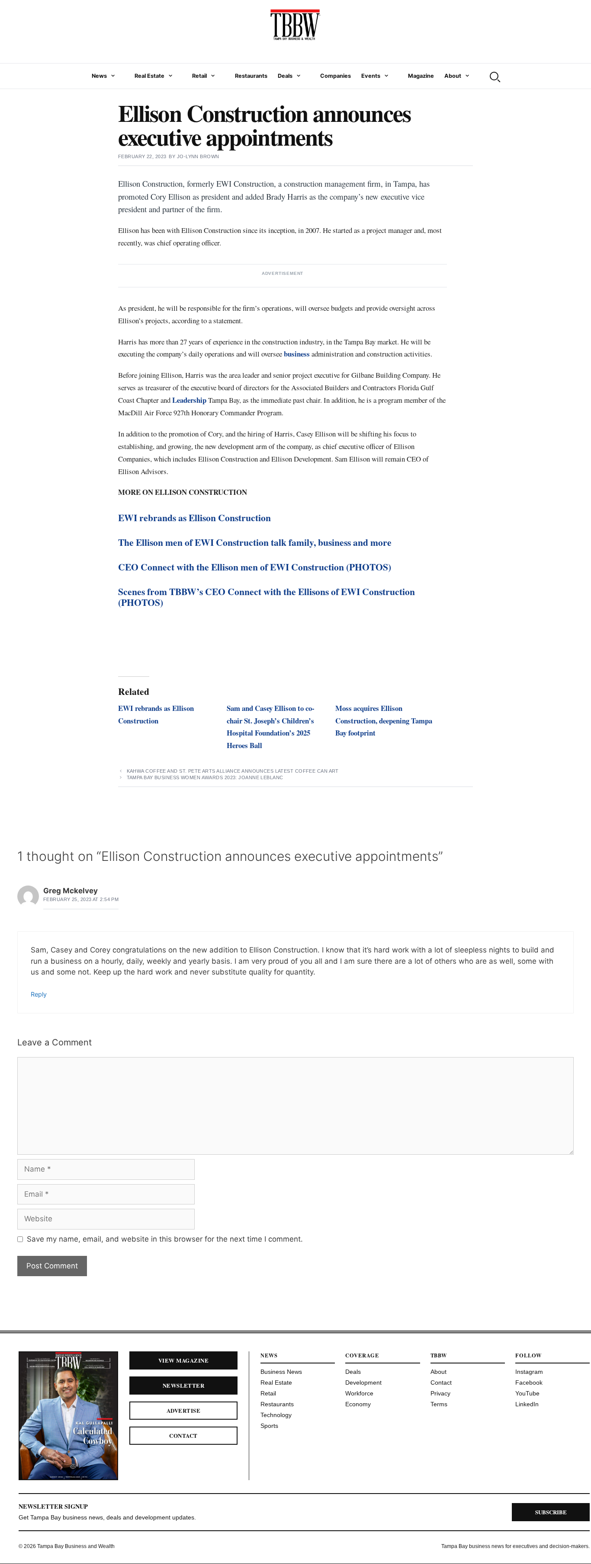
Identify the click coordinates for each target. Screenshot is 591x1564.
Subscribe (551, 1512)
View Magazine (183, 1360)
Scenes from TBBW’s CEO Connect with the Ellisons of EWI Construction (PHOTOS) (266, 597)
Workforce (359, 1393)
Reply (39, 994)
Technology (276, 1414)
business (297, 353)
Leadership (189, 400)
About (452, 76)
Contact (183, 1435)
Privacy (440, 1393)
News (99, 76)
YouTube (527, 1393)
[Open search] (494, 76)
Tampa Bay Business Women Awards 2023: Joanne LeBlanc (205, 777)
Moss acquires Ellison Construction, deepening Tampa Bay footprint (383, 721)
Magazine (421, 76)
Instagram (529, 1371)
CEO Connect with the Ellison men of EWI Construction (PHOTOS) (254, 566)
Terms (438, 1404)
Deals (285, 76)
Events (370, 76)
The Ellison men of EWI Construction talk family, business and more (255, 542)
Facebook (529, 1382)
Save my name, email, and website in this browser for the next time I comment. (165, 1239)
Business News (281, 1371)
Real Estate (149, 76)
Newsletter (184, 1385)
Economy (358, 1404)
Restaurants (251, 76)
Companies (335, 76)
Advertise (183, 1410)
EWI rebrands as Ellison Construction (194, 517)
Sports (269, 1425)
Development (363, 1382)
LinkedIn (527, 1404)
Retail (199, 76)
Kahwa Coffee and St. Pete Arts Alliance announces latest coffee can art (233, 771)
